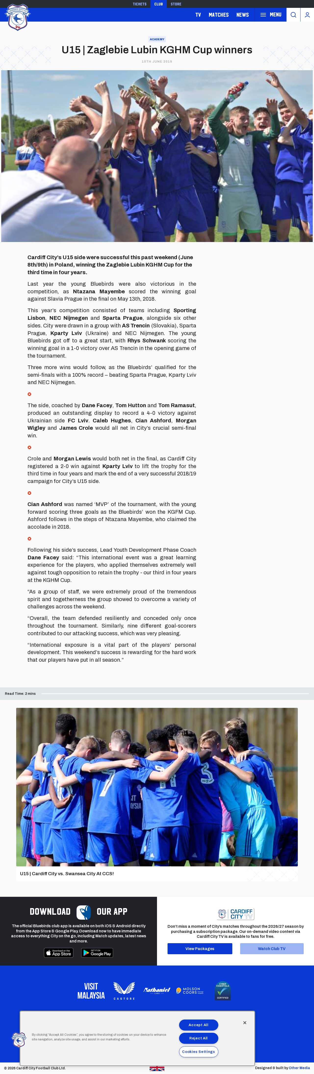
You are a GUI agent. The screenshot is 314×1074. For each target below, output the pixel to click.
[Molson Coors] (189, 991)
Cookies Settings (198, 1052)
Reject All (198, 1038)
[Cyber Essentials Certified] (222, 990)
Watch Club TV (272, 949)
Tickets (139, 3)
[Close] (244, 1022)
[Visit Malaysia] (91, 991)
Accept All (198, 1025)
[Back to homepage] (17, 17)
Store (176, 3)
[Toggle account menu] (307, 15)
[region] (137, 1038)
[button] (19, 1040)
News (242, 14)
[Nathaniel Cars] (157, 991)
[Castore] (124, 990)
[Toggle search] (293, 15)
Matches (219, 14)
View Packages (199, 949)
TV (198, 14)
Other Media (299, 1068)
